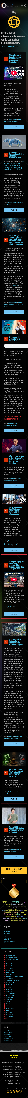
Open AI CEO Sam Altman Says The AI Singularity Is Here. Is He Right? (16, 830)
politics (10, 916)
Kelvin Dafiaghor (11, 479)
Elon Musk (6, 939)
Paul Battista (10, 607)
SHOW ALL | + (6, 1019)
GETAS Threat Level (14, 1057)
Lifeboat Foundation (10, 1089)
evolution (17, 737)
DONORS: (9, 1072)
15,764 (20, 869)
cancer (24, 906)
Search (25, 881)
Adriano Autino (11, 737)
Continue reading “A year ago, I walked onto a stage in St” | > (12, 418)
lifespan (14, 914)
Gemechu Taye (10, 970)
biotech (20, 904)
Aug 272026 (6, 58)
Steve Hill (8, 1002)
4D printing (7, 933)
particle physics (12, 305)
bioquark (14, 904)
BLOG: (16, 1070)
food (21, 737)
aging (4, 902)
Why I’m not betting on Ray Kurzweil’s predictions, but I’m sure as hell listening (16, 460)
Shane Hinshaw (10, 993)
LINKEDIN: (5, 1066)
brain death (21, 906)
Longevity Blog (8, 1032)
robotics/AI (18, 305)
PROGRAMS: (17, 1077)
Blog (14, 12)
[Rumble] (20, 1091)
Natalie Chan (9, 997)
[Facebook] (8, 1091)
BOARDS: (17, 1072)
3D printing (7, 931)
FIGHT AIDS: (5, 1075)
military (5, 739)
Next (13, 871)
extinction (20, 908)
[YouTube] (17, 1091)
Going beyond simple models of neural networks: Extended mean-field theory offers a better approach (16, 240)
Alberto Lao (9, 991)
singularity (6, 852)
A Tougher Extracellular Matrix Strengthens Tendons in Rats (16, 155)
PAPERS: (16, 1080)
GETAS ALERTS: (18, 1066)
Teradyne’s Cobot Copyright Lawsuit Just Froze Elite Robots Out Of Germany (16, 773)
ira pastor (21, 912)
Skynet (5, 943)
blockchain (16, 906)
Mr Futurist (7, 1034)
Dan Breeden (9, 964)
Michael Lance (10, 1008)
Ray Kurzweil (18, 479)
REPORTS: (17, 1075)
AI (6, 902)
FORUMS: (10, 1084)
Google (6, 910)
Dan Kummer (9, 978)
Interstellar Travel (15, 912)
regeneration (5, 918)
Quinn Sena (9, 962)
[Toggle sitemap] (22, 5)
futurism (17, 424)
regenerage (20, 916)
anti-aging (15, 902)
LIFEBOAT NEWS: (18, 1063)
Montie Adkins (10, 1012)
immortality (7, 912)
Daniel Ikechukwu (11, 792)
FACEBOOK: (4, 1063)
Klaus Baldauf (10, 983)
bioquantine (8, 904)
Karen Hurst (9, 974)
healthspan (16, 910)
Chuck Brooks (11, 541)
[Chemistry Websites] (14, 891)
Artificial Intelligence (22, 902)
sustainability (24, 918)
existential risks (16, 908)
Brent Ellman (9, 1004)
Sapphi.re (25, 1089)
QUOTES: (16, 1084)
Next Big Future (8, 1036)
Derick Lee (9, 989)
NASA (25, 914)
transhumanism (14, 920)
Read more (14, 127)
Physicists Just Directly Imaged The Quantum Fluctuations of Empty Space (15, 59)
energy (19, 120)
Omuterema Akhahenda (12, 980)
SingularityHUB (8, 1040)
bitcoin (12, 906)
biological (20, 303)
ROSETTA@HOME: (8, 1080)
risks (13, 918)
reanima (14, 916)
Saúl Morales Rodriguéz (12, 957)
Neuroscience (7, 916)
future (24, 908)
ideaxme (25, 910)
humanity (21, 910)
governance (15, 543)
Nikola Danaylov (11, 424)
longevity (20, 914)
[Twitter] (11, 1091)
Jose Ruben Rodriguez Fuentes (14, 976)
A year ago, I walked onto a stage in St (14, 339)
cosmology (6, 305)
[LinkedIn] (14, 1091)
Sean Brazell (9, 999)
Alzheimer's (10, 902)
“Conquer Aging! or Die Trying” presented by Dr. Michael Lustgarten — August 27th (16, 565)
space (8, 739)
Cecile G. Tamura (10, 985)
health (10, 910)
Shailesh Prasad (10, 966)
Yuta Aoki (8, 987)
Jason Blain (9, 1010)
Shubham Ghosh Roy (12, 120)
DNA (5, 936)
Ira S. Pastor (9, 1014)
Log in (5, 46)
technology (7, 920)
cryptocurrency (5, 908)
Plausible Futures (8, 1038)
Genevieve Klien (10, 955)
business (17, 541)
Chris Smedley (10, 1016)
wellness (21, 920)
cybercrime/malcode (8, 543)
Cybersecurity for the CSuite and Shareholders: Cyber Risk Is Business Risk (15, 511)
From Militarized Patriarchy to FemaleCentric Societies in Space (16, 642)
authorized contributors (14, 46)
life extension (20, 203)
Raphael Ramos (10, 995)
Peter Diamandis (8, 935)
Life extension (7, 914)
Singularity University (9, 941)
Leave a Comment (15, 122)
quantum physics (7, 122)
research (11, 918)
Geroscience (7, 1030)
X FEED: (4, 1070)
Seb (7, 1006)
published (15, 285)
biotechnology (6, 906)
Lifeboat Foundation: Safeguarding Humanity (10, 5)
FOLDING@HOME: (8, 1077)
